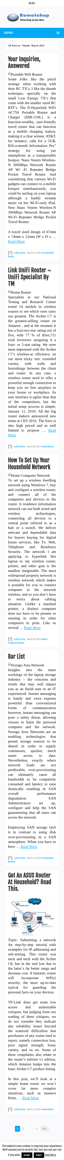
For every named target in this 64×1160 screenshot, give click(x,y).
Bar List (16, 656)
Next (44, 1128)
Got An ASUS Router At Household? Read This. (29, 882)
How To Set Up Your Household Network (29, 463)
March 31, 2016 (33, 253)
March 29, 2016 (33, 639)
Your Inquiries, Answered (24, 62)
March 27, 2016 (33, 858)
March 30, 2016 (33, 446)
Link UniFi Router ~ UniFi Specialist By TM (29, 277)
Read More (16, 241)
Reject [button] (39, 1155)
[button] (32, 3)
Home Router (48, 446)
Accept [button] (27, 1155)
